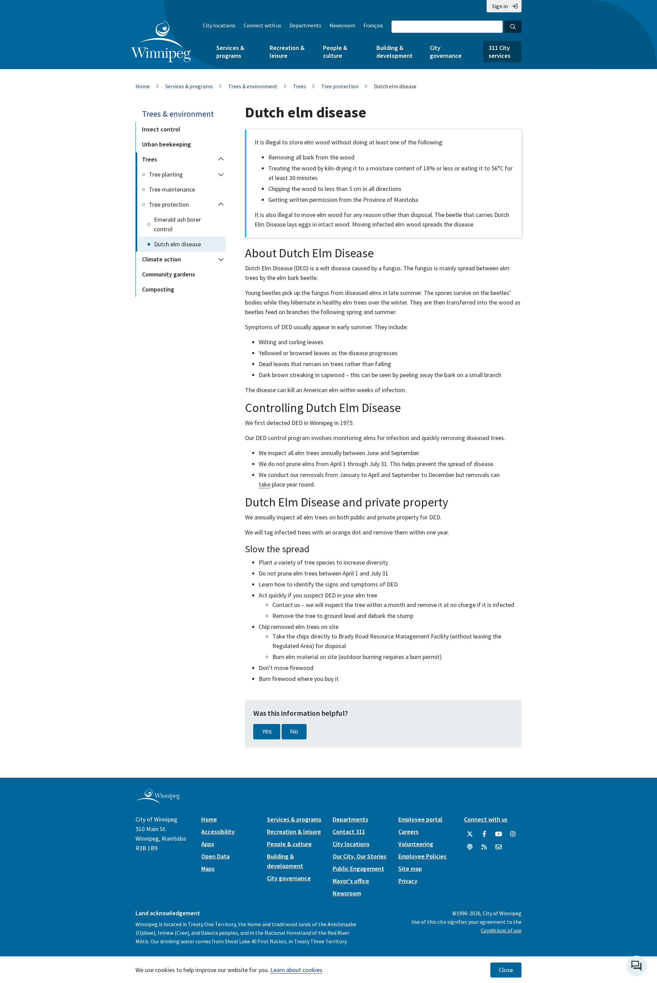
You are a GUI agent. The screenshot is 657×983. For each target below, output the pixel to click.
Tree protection (340, 86)
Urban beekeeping (166, 144)
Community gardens (168, 274)
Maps (208, 868)
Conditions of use (501, 930)
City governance (446, 52)
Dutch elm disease (177, 244)
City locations (219, 25)
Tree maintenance (172, 189)
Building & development (394, 52)
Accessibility (218, 832)
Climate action (161, 259)
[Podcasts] (470, 847)
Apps (207, 844)
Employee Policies (422, 856)
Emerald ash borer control (177, 224)
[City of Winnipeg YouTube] (498, 834)
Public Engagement (358, 868)
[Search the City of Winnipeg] (512, 27)
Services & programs (230, 52)
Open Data (215, 856)
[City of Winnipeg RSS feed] (484, 847)
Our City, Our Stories (359, 856)
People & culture (335, 52)
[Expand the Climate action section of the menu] (221, 259)
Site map (410, 868)
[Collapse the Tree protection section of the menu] (221, 204)
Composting (158, 289)
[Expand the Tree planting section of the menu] (221, 174)
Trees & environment (253, 86)
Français (373, 25)
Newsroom (342, 25)
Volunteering (415, 844)
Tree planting (166, 174)
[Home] (161, 41)
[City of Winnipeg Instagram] (513, 834)
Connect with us (262, 25)
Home (143, 86)
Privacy (407, 881)
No (294, 731)
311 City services (500, 52)
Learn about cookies (296, 970)
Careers (408, 832)
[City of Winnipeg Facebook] (484, 834)
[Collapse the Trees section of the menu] (221, 159)
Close (506, 970)
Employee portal (420, 819)
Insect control (161, 129)
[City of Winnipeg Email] (498, 847)
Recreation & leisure (287, 52)
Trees (299, 86)
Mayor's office (351, 881)
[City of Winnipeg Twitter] (470, 834)
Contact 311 (349, 832)
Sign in (500, 6)
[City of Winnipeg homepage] (158, 801)
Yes (267, 731)
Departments (305, 25)
